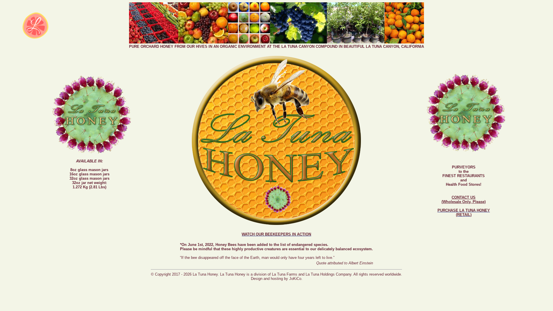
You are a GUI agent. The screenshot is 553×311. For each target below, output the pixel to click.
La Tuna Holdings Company (328, 274)
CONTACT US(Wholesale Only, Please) (464, 199)
